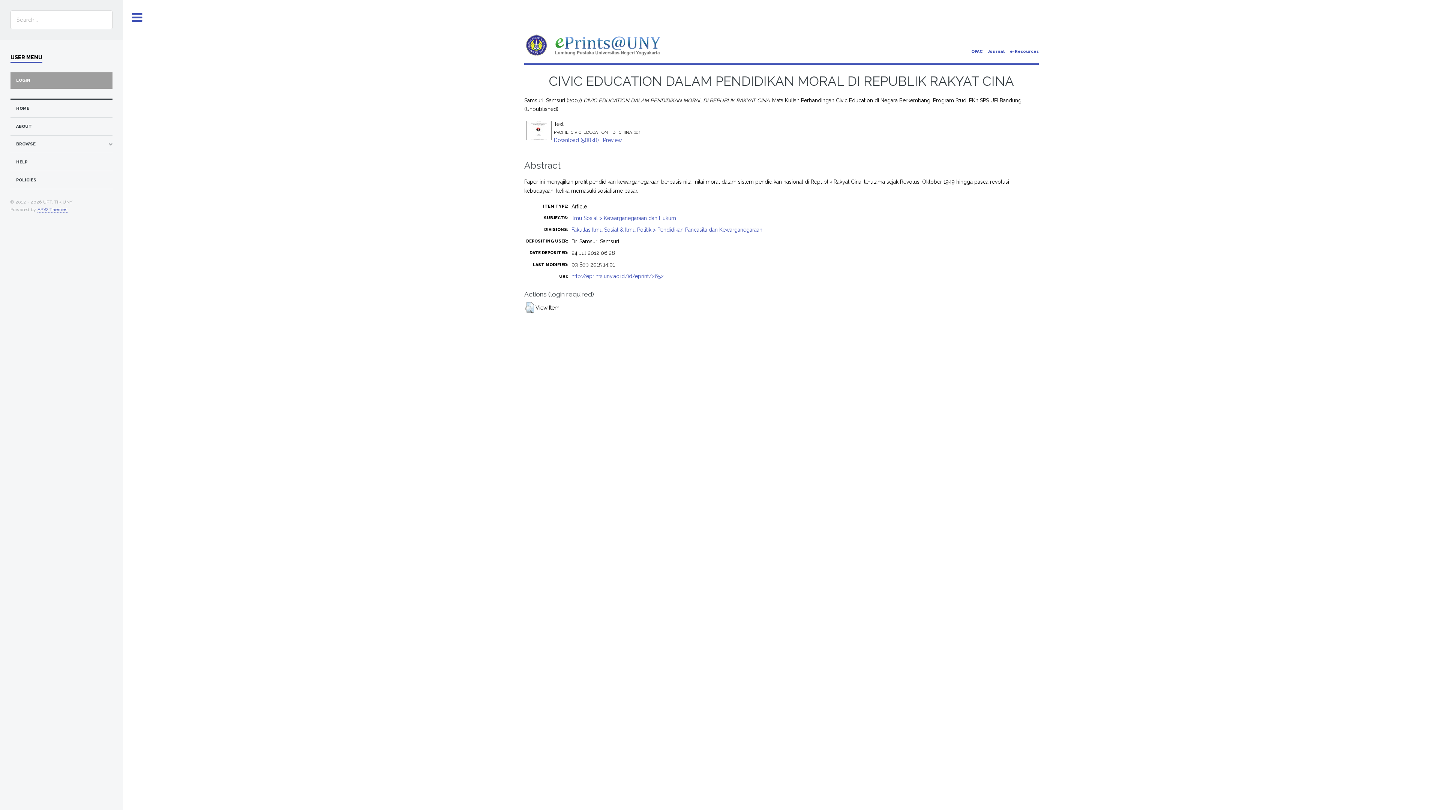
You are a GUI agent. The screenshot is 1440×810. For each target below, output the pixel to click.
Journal (996, 51)
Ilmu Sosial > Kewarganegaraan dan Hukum (624, 218)
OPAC (976, 51)
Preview (612, 140)
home (22, 108)
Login (23, 80)
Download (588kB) (576, 140)
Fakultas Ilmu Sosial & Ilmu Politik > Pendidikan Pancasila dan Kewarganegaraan (667, 230)
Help (21, 162)
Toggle (137, 18)
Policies (26, 180)
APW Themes (53, 209)
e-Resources (1024, 51)
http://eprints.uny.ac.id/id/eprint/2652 (618, 276)
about (24, 126)
